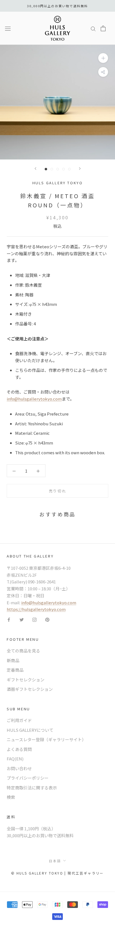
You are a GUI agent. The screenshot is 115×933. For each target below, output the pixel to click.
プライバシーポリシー (28, 778)
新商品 (13, 660)
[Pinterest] (47, 619)
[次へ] (80, 168)
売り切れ (57, 490)
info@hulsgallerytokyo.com (34, 399)
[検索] (93, 28)
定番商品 (15, 670)
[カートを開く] (103, 28)
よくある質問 (19, 749)
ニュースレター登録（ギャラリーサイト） (46, 739)
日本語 (55, 860)
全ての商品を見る (23, 651)
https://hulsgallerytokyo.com (36, 609)
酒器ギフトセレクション (30, 689)
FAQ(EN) (15, 759)
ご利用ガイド (19, 720)
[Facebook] (9, 619)
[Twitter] (22, 619)
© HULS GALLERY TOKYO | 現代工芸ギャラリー (57, 873)
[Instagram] (34, 619)
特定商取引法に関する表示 (32, 787)
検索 (11, 797)
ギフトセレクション (25, 679)
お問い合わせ (19, 768)
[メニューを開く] (8, 28)
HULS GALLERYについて (30, 730)
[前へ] (35, 168)
